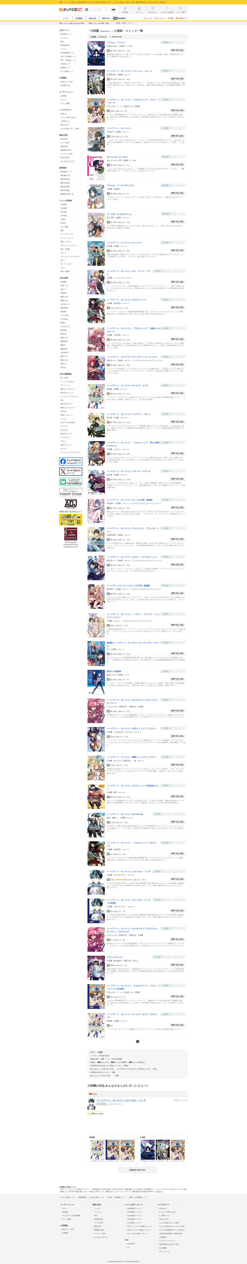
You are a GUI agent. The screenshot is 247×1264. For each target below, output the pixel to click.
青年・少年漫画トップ (68, 60)
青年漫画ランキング (135, 1219)
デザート (63, 441)
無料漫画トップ (65, 34)
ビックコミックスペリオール (70, 452)
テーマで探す (65, 143)
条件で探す (64, 139)
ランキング (161, 18)
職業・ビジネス (65, 242)
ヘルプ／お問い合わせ (68, 117)
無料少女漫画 (65, 183)
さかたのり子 (65, 326)
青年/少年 (106, 18)
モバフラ (63, 448)
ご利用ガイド (65, 121)
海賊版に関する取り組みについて (70, 511)
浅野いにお (64, 285)
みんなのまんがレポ (67, 161)
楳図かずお (64, 300)
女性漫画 (63, 204)
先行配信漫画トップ (67, 53)
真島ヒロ (63, 364)
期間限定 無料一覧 (66, 194)
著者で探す (64, 146)
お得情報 (65, 1233)
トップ (65, 18)
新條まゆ (63, 334)
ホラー (62, 260)
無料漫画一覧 (65, 175)
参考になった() (97, 1113)
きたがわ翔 (64, 315)
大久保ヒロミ (65, 304)
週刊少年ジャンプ (66, 393)
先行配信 (79, 18)
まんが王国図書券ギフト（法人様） (172, 1230)
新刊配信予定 (65, 45)
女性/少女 (92, 18)
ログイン (63, 99)
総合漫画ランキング (135, 1208)
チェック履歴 (65, 103)
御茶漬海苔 (64, 308)
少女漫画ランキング (135, 1216)
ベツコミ (63, 419)
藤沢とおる (64, 360)
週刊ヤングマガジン (67, 389)
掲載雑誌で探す (65, 150)
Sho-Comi (64, 430)
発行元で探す (65, 158)
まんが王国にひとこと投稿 (69, 129)
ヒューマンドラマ (66, 234)
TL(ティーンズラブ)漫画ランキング (140, 1226)
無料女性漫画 (65, 179)
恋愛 (62, 230)
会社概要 (163, 1248)
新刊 (172, 18)
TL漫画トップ (65, 64)
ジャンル (149, 18)
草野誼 (62, 323)
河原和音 (63, 312)
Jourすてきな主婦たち (68, 422)
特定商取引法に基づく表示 (169, 1244)
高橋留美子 (64, 349)
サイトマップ (164, 1251)
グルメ (62, 268)
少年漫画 (63, 216)
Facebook (131, 1244)
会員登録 (63, 96)
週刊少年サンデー (66, 434)
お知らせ (63, 114)
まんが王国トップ (67, 1197)
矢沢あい (63, 367)
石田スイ (63, 289)
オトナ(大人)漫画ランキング (138, 1233)
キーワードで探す (66, 154)
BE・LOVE (64, 378)
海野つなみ (64, 297)
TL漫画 (62, 219)
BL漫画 (62, 223)
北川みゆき (64, 319)
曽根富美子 (64, 341)
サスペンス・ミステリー (68, 245)
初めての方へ (65, 125)
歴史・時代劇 (65, 249)
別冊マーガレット (66, 415)
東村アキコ (64, 356)
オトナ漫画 (64, 227)
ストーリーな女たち (67, 381)
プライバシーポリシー (168, 1241)
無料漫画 (121, 18)
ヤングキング (65, 437)
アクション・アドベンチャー (70, 256)
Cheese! (63, 411)
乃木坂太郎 (64, 352)
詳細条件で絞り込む (138, 1170)
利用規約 (163, 1237)
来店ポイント (183, 18)
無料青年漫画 (65, 187)
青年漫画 (63, 212)
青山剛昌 (63, 282)
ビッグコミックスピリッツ (69, 396)
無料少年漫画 (65, 190)
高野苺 (62, 345)
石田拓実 (63, 293)
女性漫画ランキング (135, 1212)
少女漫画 (63, 208)
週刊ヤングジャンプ (67, 408)
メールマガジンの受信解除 (71, 1216)
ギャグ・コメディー (67, 238)
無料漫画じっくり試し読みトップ (91, 1197)
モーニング (64, 426)
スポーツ (63, 253)
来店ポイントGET (66, 82)
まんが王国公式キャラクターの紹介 (172, 1226)
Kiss (61, 400)
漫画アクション (65, 445)
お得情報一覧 (65, 85)
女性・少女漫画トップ (68, 56)
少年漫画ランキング (135, 1223)
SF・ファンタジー (66, 264)
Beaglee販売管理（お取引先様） (171, 1233)
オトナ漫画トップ (66, 71)
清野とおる (64, 338)
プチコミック (65, 385)
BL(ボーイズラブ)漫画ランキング (139, 1230)
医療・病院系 (65, 271)
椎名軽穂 (63, 330)
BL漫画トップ (65, 68)
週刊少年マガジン (66, 404)
